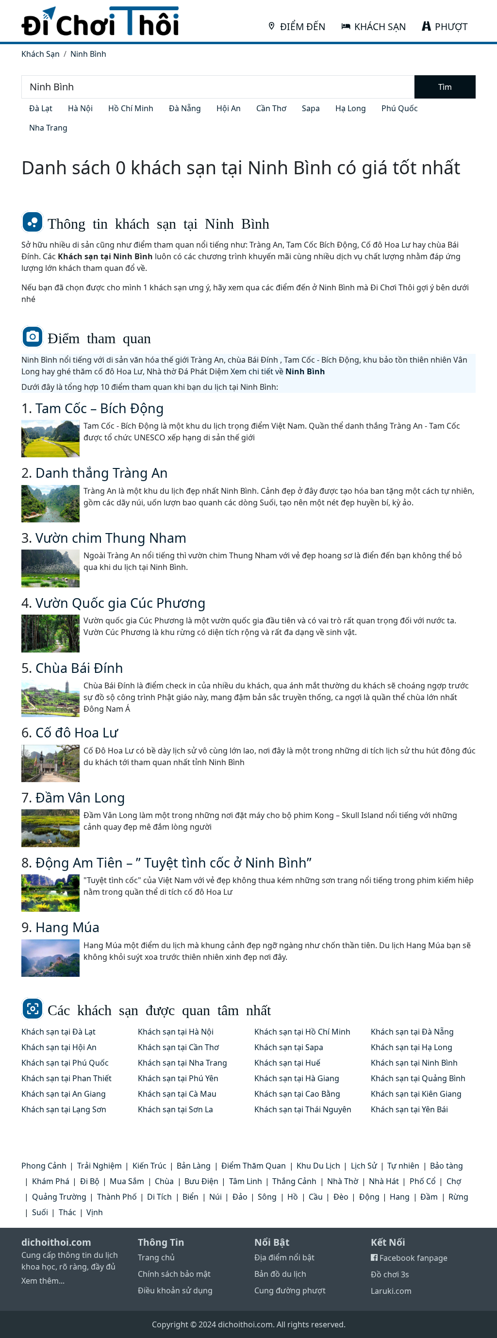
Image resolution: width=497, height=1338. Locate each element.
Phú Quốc (399, 108)
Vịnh (94, 1212)
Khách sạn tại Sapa (288, 1047)
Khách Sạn (40, 54)
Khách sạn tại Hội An (59, 1047)
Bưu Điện (201, 1181)
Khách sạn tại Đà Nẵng (412, 1031)
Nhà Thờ (342, 1181)
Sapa (311, 108)
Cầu (316, 1196)
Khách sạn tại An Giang (63, 1093)
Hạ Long (350, 108)
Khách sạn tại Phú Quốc (65, 1062)
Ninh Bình (88, 54)
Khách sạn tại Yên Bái (409, 1109)
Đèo (340, 1196)
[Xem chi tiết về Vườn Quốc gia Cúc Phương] (50, 633)
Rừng (458, 1196)
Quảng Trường (59, 1196)
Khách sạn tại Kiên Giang (416, 1093)
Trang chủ (156, 1257)
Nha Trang (48, 127)
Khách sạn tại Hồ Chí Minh (302, 1031)
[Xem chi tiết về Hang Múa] (50, 958)
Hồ (292, 1196)
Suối (40, 1212)
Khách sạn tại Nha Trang (182, 1062)
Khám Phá (50, 1181)
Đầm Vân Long (80, 797)
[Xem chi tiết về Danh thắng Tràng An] (50, 503)
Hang (400, 1196)
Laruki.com (391, 1291)
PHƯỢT (451, 26)
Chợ (454, 1181)
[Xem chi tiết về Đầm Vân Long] (50, 828)
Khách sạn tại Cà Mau (177, 1093)
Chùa (164, 1181)
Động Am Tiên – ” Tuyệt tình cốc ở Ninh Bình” (173, 862)
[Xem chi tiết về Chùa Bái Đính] (50, 698)
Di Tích (159, 1196)
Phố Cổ (423, 1181)
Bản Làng (194, 1165)
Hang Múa (67, 927)
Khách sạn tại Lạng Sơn (63, 1109)
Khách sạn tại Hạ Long (411, 1047)
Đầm (429, 1196)
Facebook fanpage (412, 1258)
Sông (267, 1196)
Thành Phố (117, 1196)
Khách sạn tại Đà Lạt (58, 1031)
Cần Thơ (271, 108)
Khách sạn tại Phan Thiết (66, 1078)
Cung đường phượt (290, 1290)
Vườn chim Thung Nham (110, 538)
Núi (215, 1196)
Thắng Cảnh (294, 1181)
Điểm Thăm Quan (253, 1165)
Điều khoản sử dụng (175, 1290)
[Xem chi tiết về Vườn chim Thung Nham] (50, 568)
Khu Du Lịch (318, 1165)
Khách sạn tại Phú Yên (178, 1078)
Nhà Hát (384, 1181)
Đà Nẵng (185, 108)
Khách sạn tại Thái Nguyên (302, 1109)
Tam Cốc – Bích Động (99, 408)
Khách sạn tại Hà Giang (296, 1078)
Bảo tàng (446, 1165)
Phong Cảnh (43, 1165)
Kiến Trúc (149, 1165)
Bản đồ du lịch (280, 1274)
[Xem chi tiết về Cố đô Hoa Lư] (50, 763)
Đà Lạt (40, 108)
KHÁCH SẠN (380, 26)
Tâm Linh (245, 1181)
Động (369, 1196)
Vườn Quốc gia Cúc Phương (120, 603)
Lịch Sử (364, 1165)
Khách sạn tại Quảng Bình (418, 1078)
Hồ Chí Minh (130, 108)
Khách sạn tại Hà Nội (176, 1031)
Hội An (228, 108)
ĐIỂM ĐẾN (303, 26)
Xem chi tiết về (278, 371)
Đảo (240, 1196)
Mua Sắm (127, 1181)
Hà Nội (80, 108)
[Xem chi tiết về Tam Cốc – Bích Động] (50, 438)
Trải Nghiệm (99, 1165)
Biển (190, 1196)
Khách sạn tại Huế (287, 1062)
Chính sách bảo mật (174, 1274)
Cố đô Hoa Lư (76, 732)
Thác (67, 1212)
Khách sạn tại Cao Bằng (297, 1093)
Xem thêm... (43, 1280)
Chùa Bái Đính (79, 668)
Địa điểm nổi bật (284, 1257)
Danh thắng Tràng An (101, 473)
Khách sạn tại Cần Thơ (178, 1047)
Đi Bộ (89, 1181)
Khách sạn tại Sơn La (175, 1109)
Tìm (445, 87)
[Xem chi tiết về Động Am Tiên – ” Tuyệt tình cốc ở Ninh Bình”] (50, 893)
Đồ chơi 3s (390, 1274)
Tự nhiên (403, 1165)
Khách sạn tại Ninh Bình (414, 1062)
